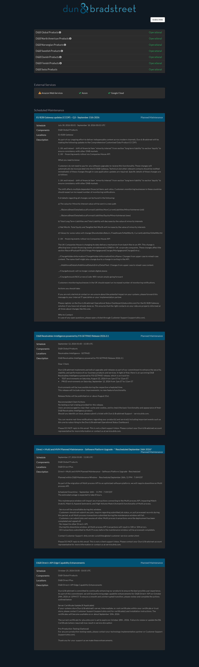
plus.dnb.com (88, 620)
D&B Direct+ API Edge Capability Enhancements (60, 562)
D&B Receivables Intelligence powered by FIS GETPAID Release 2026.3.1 (72, 335)
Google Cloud (117, 93)
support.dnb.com (136, 317)
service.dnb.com (141, 413)
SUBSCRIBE (157, 19)
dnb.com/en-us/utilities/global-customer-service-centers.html (111, 535)
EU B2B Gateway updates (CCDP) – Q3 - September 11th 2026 (67, 117)
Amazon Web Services (52, 93)
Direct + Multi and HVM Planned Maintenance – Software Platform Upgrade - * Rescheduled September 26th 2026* (94, 449)
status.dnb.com (129, 303)
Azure (85, 93)
